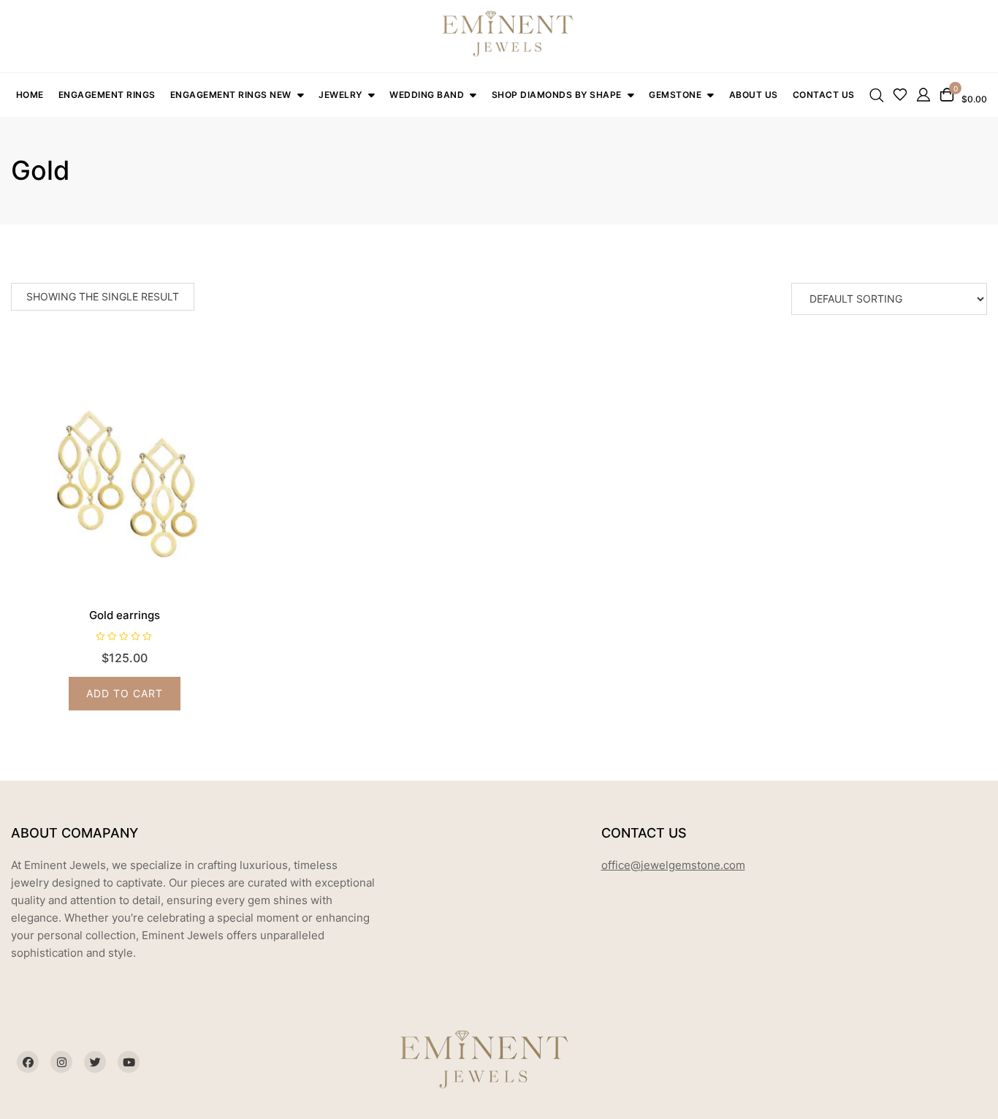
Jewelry (340, 94)
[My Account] (923, 94)
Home (30, 94)
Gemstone (675, 94)
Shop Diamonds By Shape (557, 94)
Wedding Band (426, 94)
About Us (753, 94)
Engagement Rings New (231, 94)
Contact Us (824, 94)
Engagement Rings (107, 94)
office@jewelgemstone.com (673, 865)
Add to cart (124, 693)
